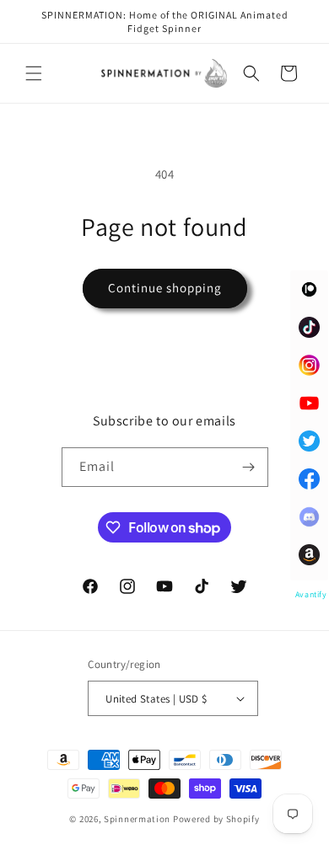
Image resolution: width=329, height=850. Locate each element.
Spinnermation (137, 819)
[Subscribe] (248, 467)
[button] (33, 73)
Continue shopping (165, 288)
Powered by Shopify (216, 819)
